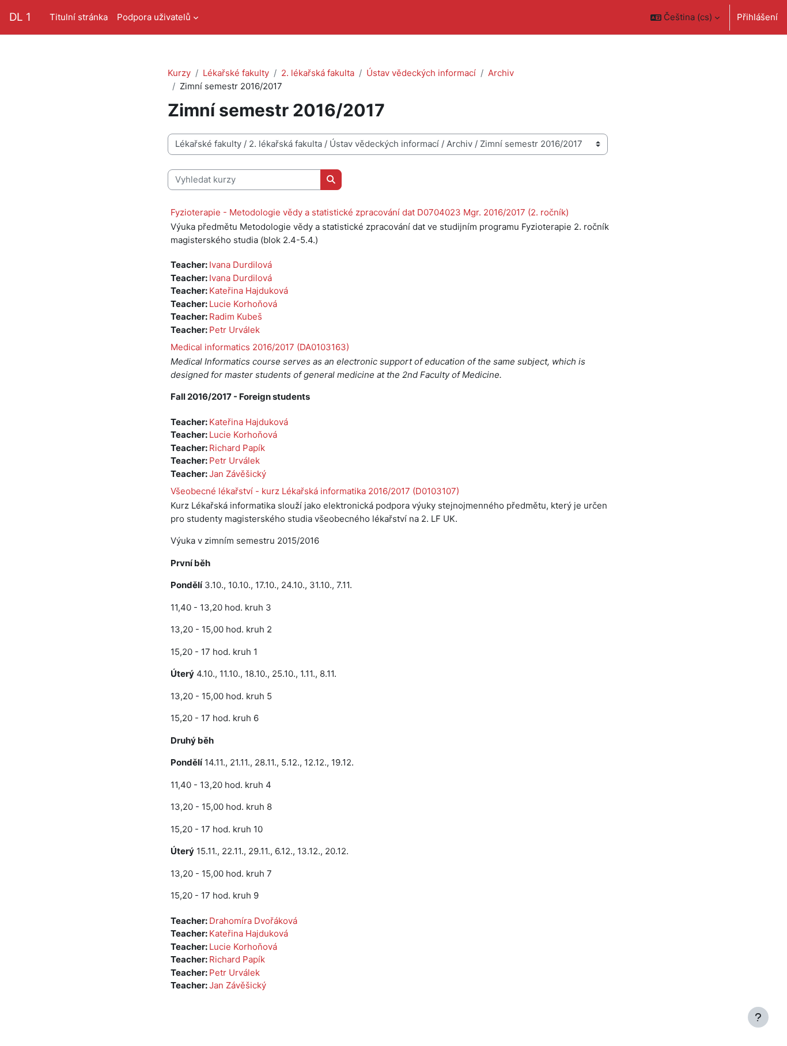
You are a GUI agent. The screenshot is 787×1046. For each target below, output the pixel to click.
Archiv (501, 72)
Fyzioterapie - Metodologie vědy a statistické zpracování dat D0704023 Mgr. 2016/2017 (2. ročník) (370, 212)
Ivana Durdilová (240, 264)
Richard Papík (237, 447)
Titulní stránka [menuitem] (79, 17)
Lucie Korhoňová (243, 303)
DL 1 (20, 17)
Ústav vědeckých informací (421, 72)
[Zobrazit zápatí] (758, 1017)
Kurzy (179, 72)
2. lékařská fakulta (317, 72)
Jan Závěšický (237, 473)
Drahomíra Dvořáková (253, 920)
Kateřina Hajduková (248, 290)
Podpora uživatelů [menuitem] (154, 17)
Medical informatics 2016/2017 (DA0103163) (260, 347)
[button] (685, 17)
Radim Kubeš (235, 316)
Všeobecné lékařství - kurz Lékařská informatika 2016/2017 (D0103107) (315, 491)
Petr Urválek (234, 329)
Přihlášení (757, 17)
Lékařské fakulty (236, 72)
